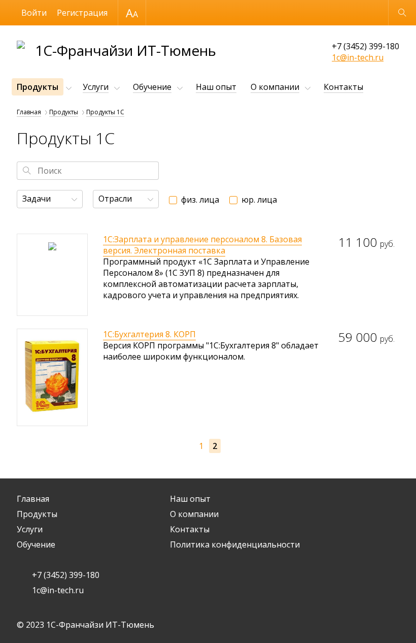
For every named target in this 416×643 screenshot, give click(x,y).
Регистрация (82, 12)
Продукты (37, 86)
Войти (34, 12)
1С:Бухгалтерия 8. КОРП (149, 334)
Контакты (343, 86)
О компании (275, 86)
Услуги (96, 86)
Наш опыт (216, 86)
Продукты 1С (105, 112)
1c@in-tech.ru (358, 57)
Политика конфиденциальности (235, 544)
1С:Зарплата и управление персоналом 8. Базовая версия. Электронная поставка (202, 245)
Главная (29, 112)
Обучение (152, 86)
